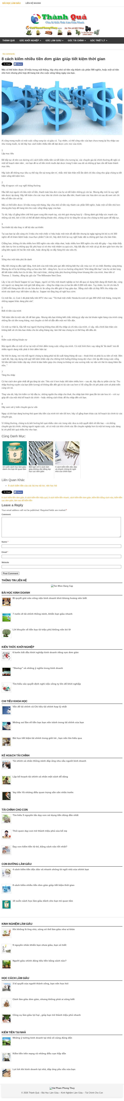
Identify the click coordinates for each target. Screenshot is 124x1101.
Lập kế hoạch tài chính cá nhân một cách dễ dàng (40, 776)
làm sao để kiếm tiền (23, 500)
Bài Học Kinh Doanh (30, 47)
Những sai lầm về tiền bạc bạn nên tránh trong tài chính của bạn (48, 722)
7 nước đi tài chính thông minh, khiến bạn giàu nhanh (42, 614)
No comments (9, 54)
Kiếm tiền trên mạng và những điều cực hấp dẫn (39, 1053)
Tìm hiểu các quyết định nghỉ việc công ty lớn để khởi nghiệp (47, 684)
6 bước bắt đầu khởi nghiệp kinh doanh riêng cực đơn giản (46, 652)
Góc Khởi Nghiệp (30, 40)
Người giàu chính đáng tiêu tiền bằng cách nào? (40, 960)
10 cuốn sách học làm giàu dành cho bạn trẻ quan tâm (43, 901)
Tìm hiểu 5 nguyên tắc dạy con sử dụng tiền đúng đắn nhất (45, 815)
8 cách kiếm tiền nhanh (59, 497)
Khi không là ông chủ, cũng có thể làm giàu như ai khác (44, 929)
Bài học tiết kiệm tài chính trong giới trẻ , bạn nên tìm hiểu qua (47, 738)
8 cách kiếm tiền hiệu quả (36, 497)
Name (5, 542)
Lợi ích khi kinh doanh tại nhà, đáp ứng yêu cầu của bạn (44, 1069)
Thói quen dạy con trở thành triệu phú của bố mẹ (40, 831)
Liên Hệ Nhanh (33, 3)
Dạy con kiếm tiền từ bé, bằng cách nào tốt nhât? (40, 846)
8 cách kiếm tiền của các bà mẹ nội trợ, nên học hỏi (32, 485)
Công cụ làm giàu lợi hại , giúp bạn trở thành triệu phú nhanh (47, 1015)
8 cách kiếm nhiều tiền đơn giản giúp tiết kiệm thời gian (43, 885)
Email (5, 552)
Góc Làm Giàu (54, 40)
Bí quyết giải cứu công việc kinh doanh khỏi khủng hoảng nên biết (50, 598)
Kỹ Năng (8, 47)
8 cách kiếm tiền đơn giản (13, 497)
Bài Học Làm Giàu (11, 3)
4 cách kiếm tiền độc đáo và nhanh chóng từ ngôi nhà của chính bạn (51, 869)
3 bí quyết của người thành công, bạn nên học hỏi (40, 983)
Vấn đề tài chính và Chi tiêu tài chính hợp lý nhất (40, 706)
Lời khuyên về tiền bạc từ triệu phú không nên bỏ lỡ (42, 629)
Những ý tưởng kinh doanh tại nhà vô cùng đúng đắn (42, 1037)
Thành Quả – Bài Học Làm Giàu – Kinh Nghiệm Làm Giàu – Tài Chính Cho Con (66, 1093)
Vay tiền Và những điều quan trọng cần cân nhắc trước (43, 792)
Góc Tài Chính (77, 40)
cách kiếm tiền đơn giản (80, 497)
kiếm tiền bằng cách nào (102, 497)
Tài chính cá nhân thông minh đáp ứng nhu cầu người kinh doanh (49, 761)
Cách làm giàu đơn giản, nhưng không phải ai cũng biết (44, 999)
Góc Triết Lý (98, 40)
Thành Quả (8, 40)
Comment (6, 514)
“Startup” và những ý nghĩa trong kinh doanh (38, 668)
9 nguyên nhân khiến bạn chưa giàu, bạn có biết (39, 945)
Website (5, 562)
